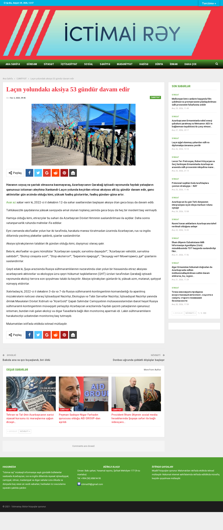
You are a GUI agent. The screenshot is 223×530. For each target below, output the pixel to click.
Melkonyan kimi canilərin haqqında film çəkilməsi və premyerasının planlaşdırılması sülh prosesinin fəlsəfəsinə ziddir (194, 101)
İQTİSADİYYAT (69, 64)
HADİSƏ (143, 64)
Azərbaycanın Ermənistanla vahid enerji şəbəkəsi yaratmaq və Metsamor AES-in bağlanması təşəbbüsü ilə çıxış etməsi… (192, 123)
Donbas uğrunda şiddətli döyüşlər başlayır (139, 360)
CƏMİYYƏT (155, 97)
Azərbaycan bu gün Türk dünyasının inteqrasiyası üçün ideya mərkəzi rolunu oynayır (192, 205)
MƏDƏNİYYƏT (125, 64)
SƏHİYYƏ (105, 64)
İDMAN (174, 64)
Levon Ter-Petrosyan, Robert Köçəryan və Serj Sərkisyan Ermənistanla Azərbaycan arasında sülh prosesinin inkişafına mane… (193, 164)
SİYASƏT (49, 64)
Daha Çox (190, 64)
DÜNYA (159, 64)
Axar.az (11, 202)
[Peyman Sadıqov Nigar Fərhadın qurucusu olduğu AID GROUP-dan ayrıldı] (83, 394)
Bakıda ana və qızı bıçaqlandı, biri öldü (26, 360)
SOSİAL (88, 64)
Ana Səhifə (13, 64)
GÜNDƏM (32, 64)
